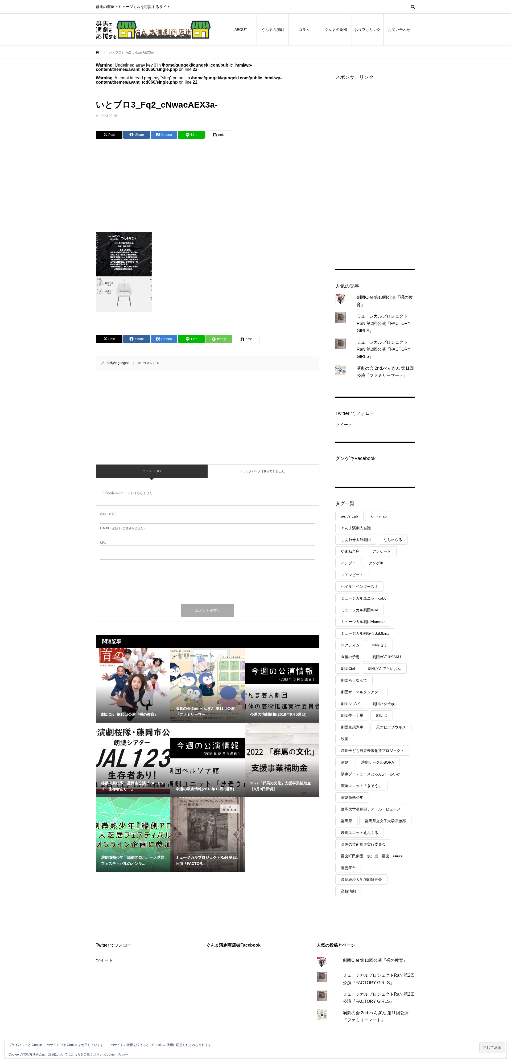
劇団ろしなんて (354, 680)
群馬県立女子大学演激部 (385, 821)
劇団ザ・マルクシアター (361, 692)
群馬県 (346, 821)
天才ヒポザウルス (391, 727)
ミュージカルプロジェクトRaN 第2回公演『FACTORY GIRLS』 (384, 323)
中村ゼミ (379, 645)
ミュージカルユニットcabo (363, 598)
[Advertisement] (162, 183)
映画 (344, 739)
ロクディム (350, 645)
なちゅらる (393, 539)
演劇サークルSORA (377, 762)
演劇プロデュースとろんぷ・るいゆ (371, 774)
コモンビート (352, 575)
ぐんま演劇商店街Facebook (233, 945)
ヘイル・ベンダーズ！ (359, 586)
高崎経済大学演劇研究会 (361, 879)
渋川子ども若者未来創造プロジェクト (372, 750)
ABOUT (240, 29)
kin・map (379, 516)
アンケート (381, 551)
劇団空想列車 (352, 727)
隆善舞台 (348, 868)
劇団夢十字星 (352, 715)
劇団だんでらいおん (384, 668)
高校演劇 (348, 891)
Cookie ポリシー (116, 1054)
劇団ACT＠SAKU (386, 657)
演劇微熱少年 (352, 797)
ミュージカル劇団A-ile (359, 610)
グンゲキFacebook (355, 458)
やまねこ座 (350, 551)
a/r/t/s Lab (349, 516)
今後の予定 (350, 657)
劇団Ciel (348, 668)
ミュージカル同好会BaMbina (365, 633)
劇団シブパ (350, 704)
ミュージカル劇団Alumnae (363, 622)
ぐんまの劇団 (336, 29)
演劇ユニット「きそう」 (361, 786)
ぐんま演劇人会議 (356, 528)
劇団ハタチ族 (383, 704)
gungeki (123, 363)
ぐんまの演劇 (272, 29)
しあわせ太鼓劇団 (356, 539)
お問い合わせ (399, 29)
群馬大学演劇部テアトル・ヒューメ (371, 809)
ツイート (343, 424)
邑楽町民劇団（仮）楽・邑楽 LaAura (372, 856)
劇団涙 (381, 715)
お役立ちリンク (368, 29)
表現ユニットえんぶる (359, 832)
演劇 (344, 762)
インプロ (348, 563)
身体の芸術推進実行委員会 (363, 844)
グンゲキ (376, 563)
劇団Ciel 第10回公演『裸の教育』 (375, 960)
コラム (304, 29)
